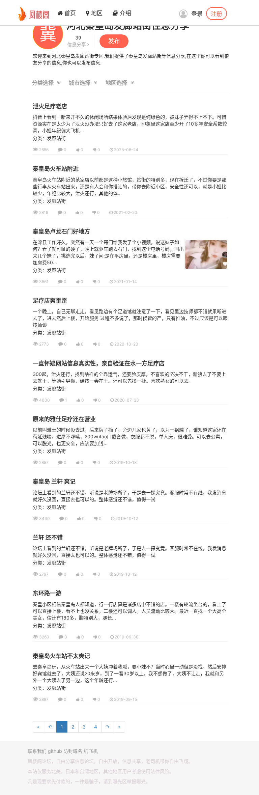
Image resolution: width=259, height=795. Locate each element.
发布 (114, 41)
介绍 (124, 13)
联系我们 (37, 751)
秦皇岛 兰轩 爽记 (54, 481)
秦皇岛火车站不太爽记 (61, 656)
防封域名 (72, 751)
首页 (69, 13)
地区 (96, 13)
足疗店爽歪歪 (50, 300)
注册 (216, 13)
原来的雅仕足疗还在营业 (64, 419)
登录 (197, 13)
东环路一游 (47, 593)
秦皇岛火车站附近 (56, 168)
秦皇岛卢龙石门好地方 (61, 231)
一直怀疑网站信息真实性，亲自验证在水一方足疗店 (99, 363)
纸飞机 (91, 751)
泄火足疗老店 (50, 106)
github (55, 751)
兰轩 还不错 (48, 537)
